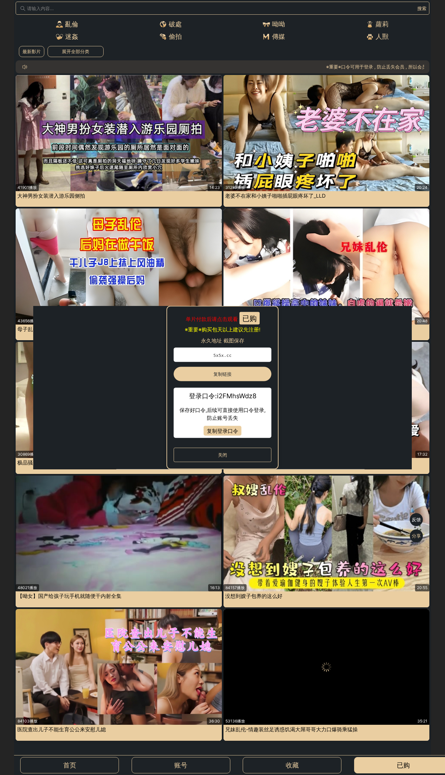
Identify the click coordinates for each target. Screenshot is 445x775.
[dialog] (222, 387)
